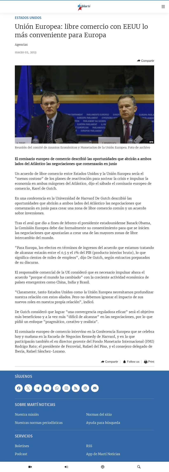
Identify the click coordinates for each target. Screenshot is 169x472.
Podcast (21, 454)
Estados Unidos (28, 18)
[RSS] (76, 388)
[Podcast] (102, 467)
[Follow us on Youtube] (47, 388)
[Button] (145, 60)
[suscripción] (95, 388)
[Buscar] (139, 467)
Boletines (22, 446)
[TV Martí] (30, 467)
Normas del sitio (99, 414)
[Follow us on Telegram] (38, 388)
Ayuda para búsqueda (103, 422)
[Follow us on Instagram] (66, 388)
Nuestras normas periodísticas (39, 422)
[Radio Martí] (66, 467)
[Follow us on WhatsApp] (57, 388)
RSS (89, 446)
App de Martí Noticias (103, 454)
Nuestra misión (27, 414)
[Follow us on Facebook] (19, 388)
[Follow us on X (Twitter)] (28, 388)
